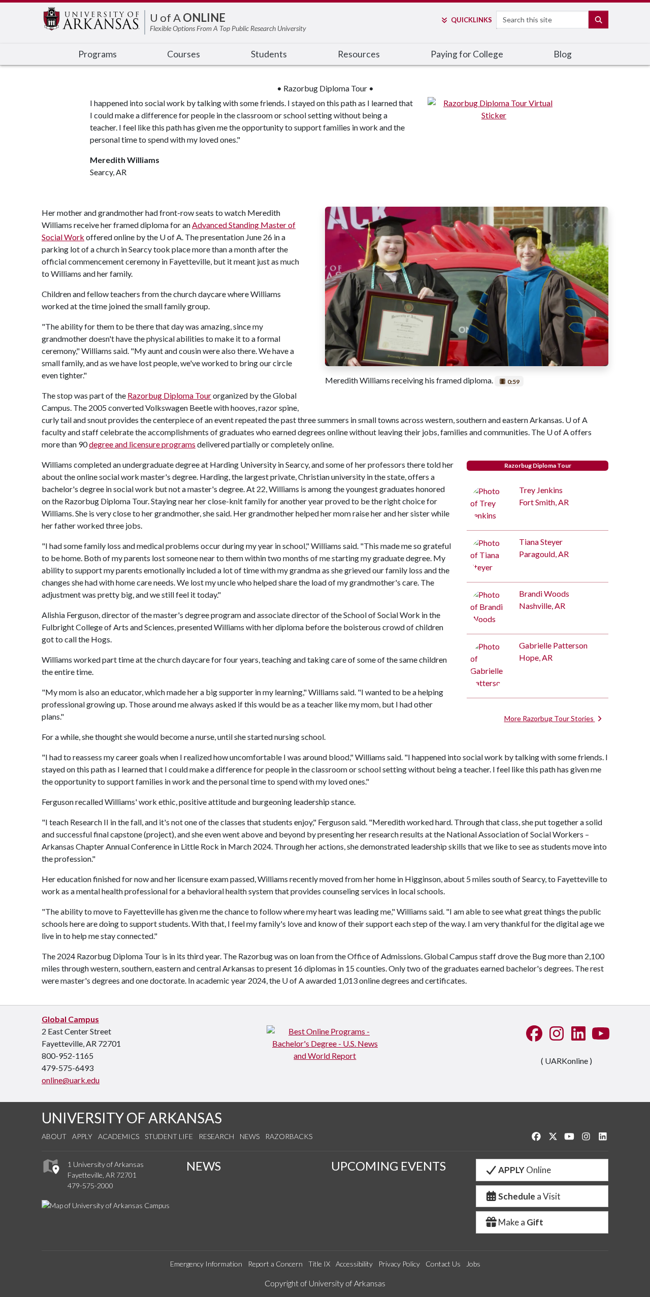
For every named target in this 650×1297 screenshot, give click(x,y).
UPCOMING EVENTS (388, 1165)
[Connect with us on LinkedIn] (577, 1034)
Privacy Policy (399, 1263)
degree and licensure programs (142, 444)
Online (524, 1169)
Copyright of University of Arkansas (325, 1283)
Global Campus (70, 1019)
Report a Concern (275, 1263)
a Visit (529, 1196)
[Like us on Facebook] (533, 1034)
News (249, 1136)
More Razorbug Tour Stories (549, 718)
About (54, 1136)
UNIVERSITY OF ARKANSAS (132, 1117)
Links (471, 20)
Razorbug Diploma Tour (169, 395)
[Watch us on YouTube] (600, 1034)
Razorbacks (288, 1136)
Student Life (169, 1136)
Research (216, 1136)
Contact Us (443, 1263)
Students (269, 54)
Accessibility (354, 1263)
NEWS (203, 1165)
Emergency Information (206, 1263)
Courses (183, 54)
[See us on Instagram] (555, 1034)
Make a (520, 1222)
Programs (97, 54)
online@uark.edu (71, 1080)
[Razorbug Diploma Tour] (494, 108)
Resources (359, 54)
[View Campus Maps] (50, 1177)
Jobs (473, 1263)
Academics (118, 1136)
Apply (82, 1136)
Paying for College (467, 54)
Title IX (319, 1263)
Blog (563, 54)
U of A (187, 17)
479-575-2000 (90, 1185)
